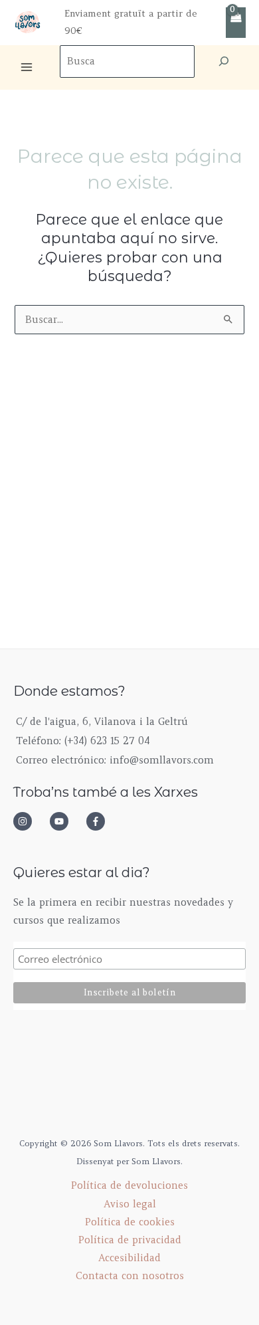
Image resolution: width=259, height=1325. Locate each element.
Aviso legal (130, 1204)
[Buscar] (223, 61)
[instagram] (29, 821)
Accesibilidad (129, 1258)
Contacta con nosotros (130, 1276)
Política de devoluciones (129, 1185)
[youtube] (66, 821)
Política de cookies (130, 1222)
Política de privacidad (129, 1240)
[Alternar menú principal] (26, 67)
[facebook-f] (99, 821)
